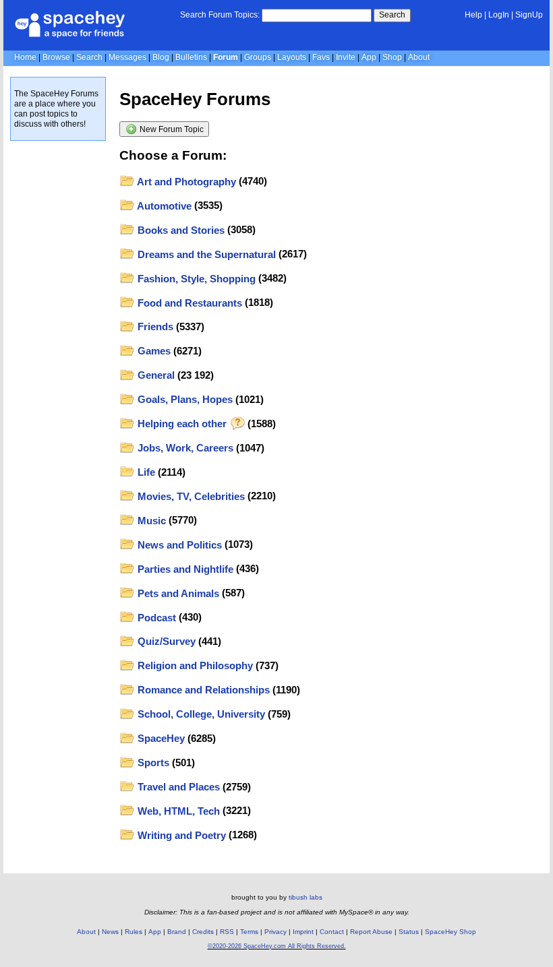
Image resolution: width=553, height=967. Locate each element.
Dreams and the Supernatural (205, 254)
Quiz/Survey (165, 641)
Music (150, 520)
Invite (345, 57)
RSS (227, 931)
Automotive (163, 206)
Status (409, 931)
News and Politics (178, 545)
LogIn (498, 15)
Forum (225, 57)
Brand (176, 931)
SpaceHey (160, 738)
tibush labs (305, 897)
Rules (133, 931)
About (419, 57)
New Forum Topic (171, 129)
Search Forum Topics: (220, 15)
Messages (127, 57)
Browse (56, 57)
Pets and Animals (177, 593)
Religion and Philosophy (194, 665)
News (110, 931)
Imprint (303, 931)
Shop (392, 57)
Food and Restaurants (188, 303)
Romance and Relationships (202, 689)
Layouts (291, 57)
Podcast (155, 617)
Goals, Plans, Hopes (184, 399)
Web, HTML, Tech (177, 811)
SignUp (529, 15)
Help (473, 15)
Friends (154, 326)
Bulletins (191, 57)
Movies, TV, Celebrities (190, 496)
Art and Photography (185, 181)
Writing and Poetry (180, 835)
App (368, 57)
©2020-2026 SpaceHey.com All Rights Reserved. (277, 946)
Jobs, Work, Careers (184, 448)
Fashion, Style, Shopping (195, 278)
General (155, 375)
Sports (152, 762)
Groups (257, 57)
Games (153, 350)
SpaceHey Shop (450, 931)
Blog (160, 57)
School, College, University (200, 714)
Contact (332, 931)
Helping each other (182, 423)
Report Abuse (371, 931)
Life (145, 472)
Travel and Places (177, 786)
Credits (203, 931)
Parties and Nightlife (184, 569)
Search (392, 15)
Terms (249, 931)
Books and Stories (180, 230)
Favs (321, 57)
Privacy (275, 931)
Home (25, 57)
